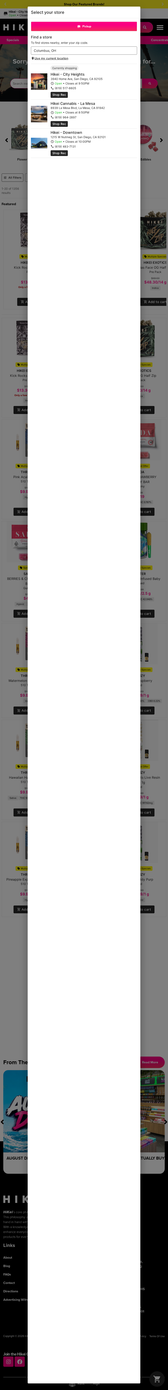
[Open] (134, 50)
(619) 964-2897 (65, 117)
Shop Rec (59, 94)
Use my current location (51, 58)
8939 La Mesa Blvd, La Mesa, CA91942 (78, 108)
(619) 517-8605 (65, 88)
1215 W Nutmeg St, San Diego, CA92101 (78, 137)
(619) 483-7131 (65, 146)
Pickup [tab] (86, 26)
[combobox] (80, 50)
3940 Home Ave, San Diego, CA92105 (77, 79)
